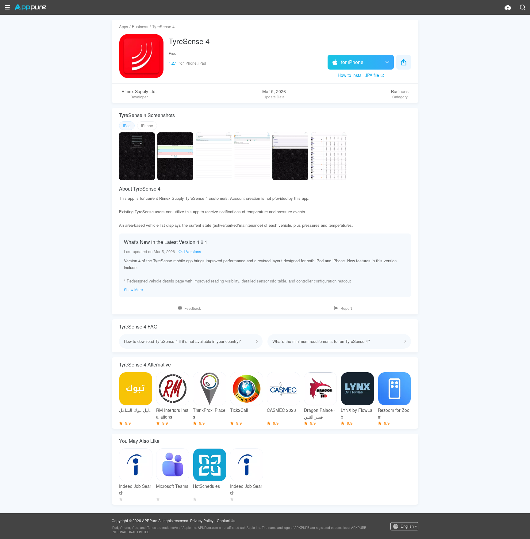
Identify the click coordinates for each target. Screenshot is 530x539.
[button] (7, 7)
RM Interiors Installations (172, 413)
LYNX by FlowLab (356, 413)
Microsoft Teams (172, 486)
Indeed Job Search (135, 489)
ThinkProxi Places (209, 413)
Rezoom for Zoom (393, 413)
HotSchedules (206, 486)
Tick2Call (239, 410)
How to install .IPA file (358, 75)
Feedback (192, 308)
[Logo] (30, 7)
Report (346, 308)
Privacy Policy (201, 520)
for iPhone (352, 62)
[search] (522, 7)
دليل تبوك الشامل (135, 410)
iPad (127, 125)
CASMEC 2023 (281, 410)
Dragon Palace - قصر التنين (320, 413)
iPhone (147, 125)
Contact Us (226, 520)
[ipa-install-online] (508, 7)
